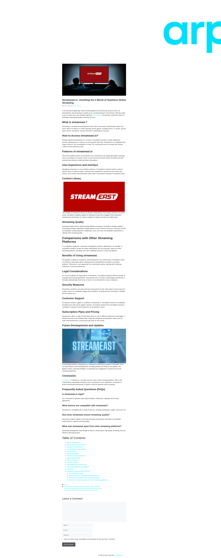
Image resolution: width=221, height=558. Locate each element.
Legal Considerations (73, 458)
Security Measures (73, 460)
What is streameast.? (73, 442)
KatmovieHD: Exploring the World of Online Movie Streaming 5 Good (83, 488)
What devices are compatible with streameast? (84, 475)
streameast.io (97, 115)
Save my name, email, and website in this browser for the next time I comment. (89, 539)
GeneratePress (118, 555)
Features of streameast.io (75, 447)
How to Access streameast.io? (76, 445)
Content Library (71, 451)
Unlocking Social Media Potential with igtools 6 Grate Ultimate (81, 490)
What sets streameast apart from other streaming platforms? (88, 480)
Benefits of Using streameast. (76, 456)
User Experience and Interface (76, 449)
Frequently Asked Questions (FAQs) (78, 471)
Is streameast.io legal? (76, 473)
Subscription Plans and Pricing (76, 464)
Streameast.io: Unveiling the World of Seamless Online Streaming (82, 486)
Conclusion (70, 469)
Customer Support (72, 462)
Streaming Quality (72, 453)
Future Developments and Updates (78, 467)
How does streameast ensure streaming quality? (84, 478)
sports (66, 484)
